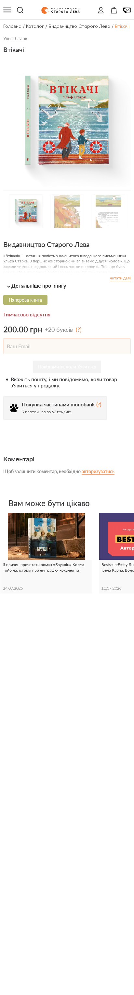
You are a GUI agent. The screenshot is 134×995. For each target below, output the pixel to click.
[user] (101, 10)
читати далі (120, 277)
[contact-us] (127, 10)
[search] (20, 10)
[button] (67, 285)
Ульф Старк (15, 38)
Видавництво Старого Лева (79, 26)
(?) (79, 329)
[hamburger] (7, 10)
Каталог (35, 26)
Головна (12, 26)
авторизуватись (98, 471)
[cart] (114, 10)
